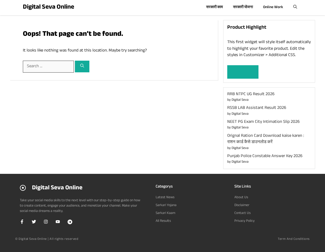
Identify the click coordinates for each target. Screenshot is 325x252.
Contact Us (242, 213)
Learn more (243, 72)
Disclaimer (241, 206)
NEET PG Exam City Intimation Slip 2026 (263, 122)
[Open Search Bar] (295, 7)
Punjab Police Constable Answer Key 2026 (265, 156)
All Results (163, 221)
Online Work (273, 7)
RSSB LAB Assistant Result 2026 (256, 108)
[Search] (82, 67)
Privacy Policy (244, 221)
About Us (241, 198)
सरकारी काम (214, 7)
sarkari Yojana (166, 206)
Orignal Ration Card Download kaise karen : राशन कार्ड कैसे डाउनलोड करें (265, 139)
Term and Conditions (294, 239)
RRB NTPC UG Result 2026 (250, 94)
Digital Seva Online (48, 7)
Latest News (165, 198)
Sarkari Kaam (165, 213)
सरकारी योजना (243, 7)
